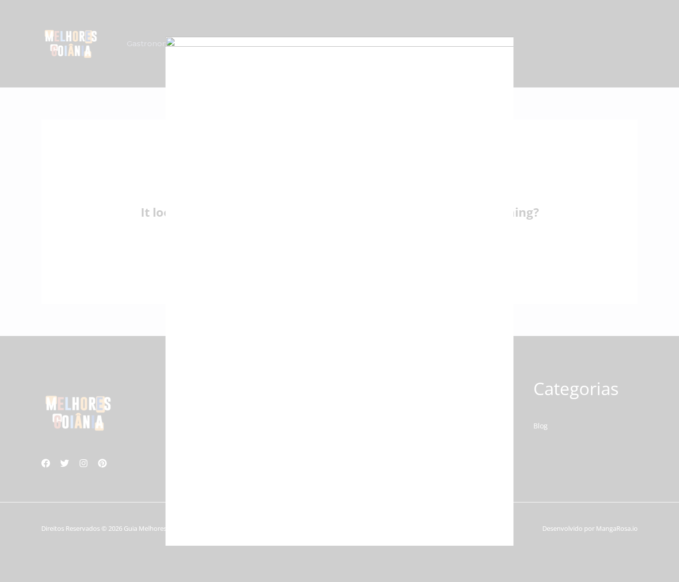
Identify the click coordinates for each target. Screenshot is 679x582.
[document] (339, 291)
